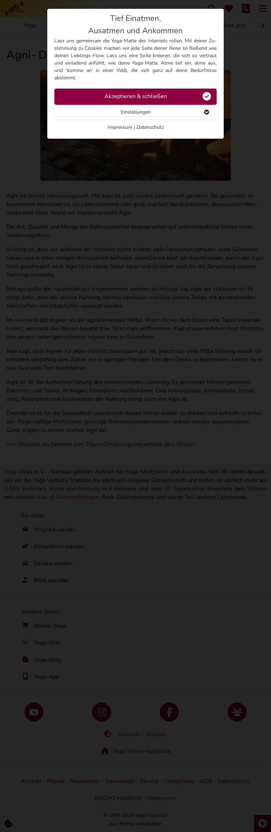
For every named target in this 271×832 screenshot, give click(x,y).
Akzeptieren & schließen (135, 96)
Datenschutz (150, 127)
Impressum (120, 127)
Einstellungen (136, 112)
